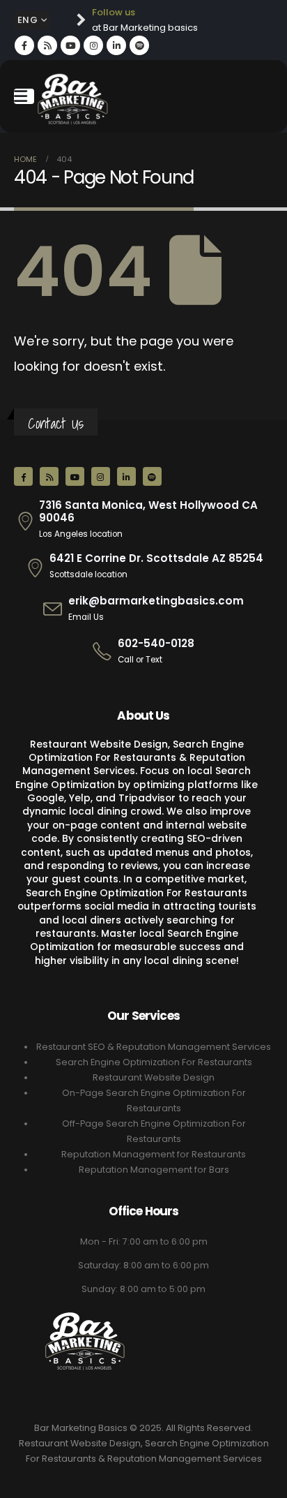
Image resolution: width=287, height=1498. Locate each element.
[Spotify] (139, 45)
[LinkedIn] (116, 45)
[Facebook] (24, 45)
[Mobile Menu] (24, 96)
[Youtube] (70, 45)
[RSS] (47, 45)
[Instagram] (93, 45)
